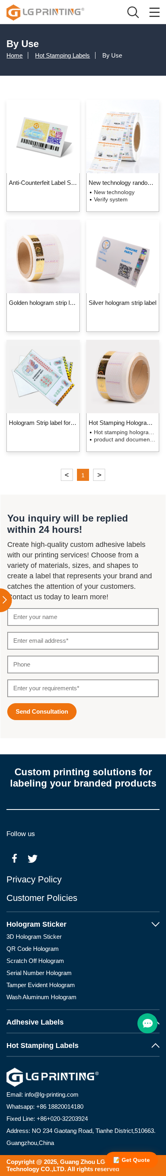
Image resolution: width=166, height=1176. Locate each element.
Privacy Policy (34, 879)
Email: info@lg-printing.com (42, 1094)
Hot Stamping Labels (62, 55)
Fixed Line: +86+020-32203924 (47, 1118)
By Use (112, 55)
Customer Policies (41, 898)
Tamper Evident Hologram (40, 984)
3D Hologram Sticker (34, 936)
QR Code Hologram (32, 948)
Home (14, 55)
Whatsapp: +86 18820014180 (44, 1106)
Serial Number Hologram (39, 972)
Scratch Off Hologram (35, 960)
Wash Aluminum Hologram (41, 997)
